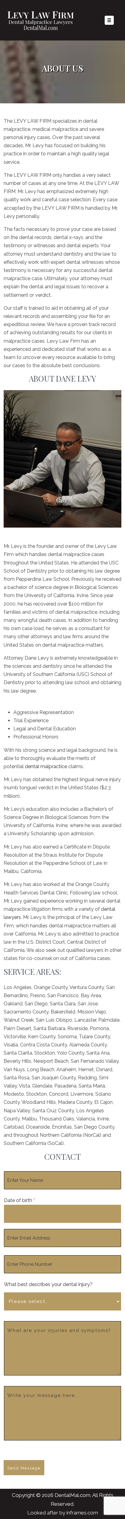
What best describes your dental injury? (48, 1284)
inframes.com (82, 1513)
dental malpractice (46, 766)
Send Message (24, 1468)
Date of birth (19, 1200)
